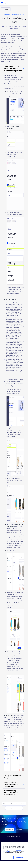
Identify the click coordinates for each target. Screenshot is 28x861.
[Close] (25, 843)
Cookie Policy (18, 850)
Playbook (6, 9)
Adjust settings (19, 857)
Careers (8, 836)
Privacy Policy (6, 851)
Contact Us (13, 836)
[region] (14, 851)
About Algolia (18, 836)
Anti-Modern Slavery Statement (14, 839)
